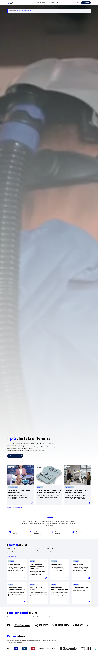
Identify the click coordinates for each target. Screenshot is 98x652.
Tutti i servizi (10, 556)
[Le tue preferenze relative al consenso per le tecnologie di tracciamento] (95, 649)
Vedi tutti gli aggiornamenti (14, 507)
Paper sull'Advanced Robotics (24, 10)
